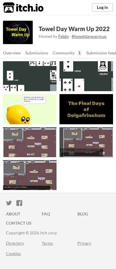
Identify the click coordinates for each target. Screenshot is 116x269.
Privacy (84, 243)
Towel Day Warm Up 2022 (74, 28)
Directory (15, 243)
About (13, 213)
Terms (47, 243)
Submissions (36, 52)
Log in (102, 7)
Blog (82, 213)
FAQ (46, 213)
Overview (12, 52)
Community (64, 52)
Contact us (19, 222)
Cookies (13, 253)
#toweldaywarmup (89, 36)
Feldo (63, 36)
